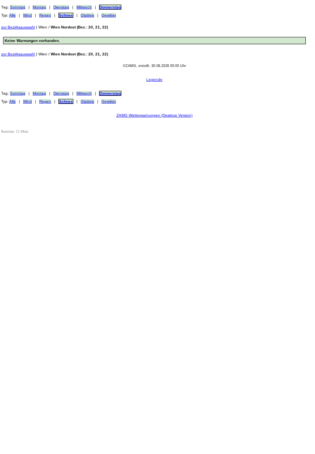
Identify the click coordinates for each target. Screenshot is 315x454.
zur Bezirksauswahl (18, 27)
